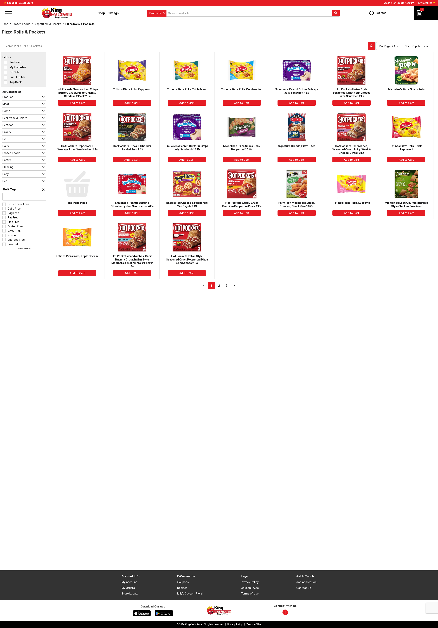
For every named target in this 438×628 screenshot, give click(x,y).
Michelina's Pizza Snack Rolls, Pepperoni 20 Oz (241, 147)
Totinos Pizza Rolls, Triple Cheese (77, 256)
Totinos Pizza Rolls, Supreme (351, 202)
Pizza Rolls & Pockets (79, 24)
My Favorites (425, 3)
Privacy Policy (250, 582)
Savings (113, 13)
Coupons (183, 582)
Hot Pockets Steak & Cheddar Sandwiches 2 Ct (132, 147)
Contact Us (303, 588)
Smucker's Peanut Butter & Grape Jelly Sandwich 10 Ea (187, 147)
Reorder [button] (381, 13)
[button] (42, 97)
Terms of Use (250, 593)
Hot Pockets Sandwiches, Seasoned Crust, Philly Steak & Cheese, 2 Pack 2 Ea (351, 149)
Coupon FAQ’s (250, 588)
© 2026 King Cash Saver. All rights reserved (200, 624)
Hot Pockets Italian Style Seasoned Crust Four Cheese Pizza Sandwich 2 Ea (351, 93)
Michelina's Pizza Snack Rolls (406, 89)
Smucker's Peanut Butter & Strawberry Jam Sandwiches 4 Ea (132, 204)
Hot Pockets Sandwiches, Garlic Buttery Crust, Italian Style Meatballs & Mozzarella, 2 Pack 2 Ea (132, 261)
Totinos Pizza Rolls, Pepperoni (132, 89)
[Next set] (234, 285)
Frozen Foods (21, 24)
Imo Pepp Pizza (77, 202)
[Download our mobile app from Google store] (164, 613)
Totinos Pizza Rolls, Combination (241, 89)
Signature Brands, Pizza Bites (296, 146)
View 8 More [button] (24, 249)
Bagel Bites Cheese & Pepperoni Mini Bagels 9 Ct (187, 204)
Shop (101, 13)
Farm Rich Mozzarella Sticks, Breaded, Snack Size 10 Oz (296, 204)
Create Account (405, 3)
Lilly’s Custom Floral (190, 593)
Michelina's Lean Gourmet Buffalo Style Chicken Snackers (406, 204)
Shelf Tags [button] (9, 189)
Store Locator (130, 593)
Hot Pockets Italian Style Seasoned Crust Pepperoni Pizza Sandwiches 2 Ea (187, 259)
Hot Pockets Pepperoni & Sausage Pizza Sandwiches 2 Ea (77, 147)
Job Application (306, 582)
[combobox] (156, 13)
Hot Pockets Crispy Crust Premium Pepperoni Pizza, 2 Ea (241, 204)
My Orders (128, 588)
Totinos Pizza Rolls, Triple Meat (187, 89)
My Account (129, 582)
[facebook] (285, 613)
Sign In (388, 3)
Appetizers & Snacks (48, 24)
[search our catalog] (336, 13)
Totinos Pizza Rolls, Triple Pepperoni (406, 147)
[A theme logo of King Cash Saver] (57, 13)
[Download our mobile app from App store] (142, 613)
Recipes (182, 588)
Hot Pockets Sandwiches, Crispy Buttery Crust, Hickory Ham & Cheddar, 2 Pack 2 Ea (77, 93)
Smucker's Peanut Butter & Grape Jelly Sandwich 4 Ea (296, 91)
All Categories (11, 91)
